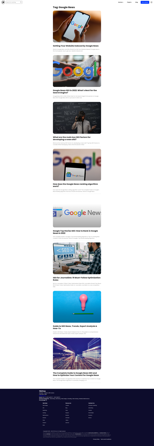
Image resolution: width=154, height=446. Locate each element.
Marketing (45, 410)
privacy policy (103, 432)
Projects (129, 2)
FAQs (44, 420)
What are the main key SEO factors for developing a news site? (72, 138)
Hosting (44, 412)
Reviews (44, 417)
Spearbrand (78, 433)
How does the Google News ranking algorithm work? (75, 185)
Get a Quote (145, 2)
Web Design (45, 405)
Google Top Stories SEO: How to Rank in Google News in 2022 (75, 232)
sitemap (48, 433)
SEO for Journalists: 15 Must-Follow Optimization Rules (77, 278)
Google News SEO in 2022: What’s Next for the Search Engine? (75, 91)
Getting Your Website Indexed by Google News (76, 46)
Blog (136, 2)
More (44, 425)
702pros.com (42, 395)
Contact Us (91, 403)
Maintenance (45, 415)
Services (45, 403)
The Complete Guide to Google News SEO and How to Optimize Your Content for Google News (76, 374)
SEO (43, 407)
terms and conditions (93, 432)
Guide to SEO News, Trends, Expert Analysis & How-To (75, 327)
